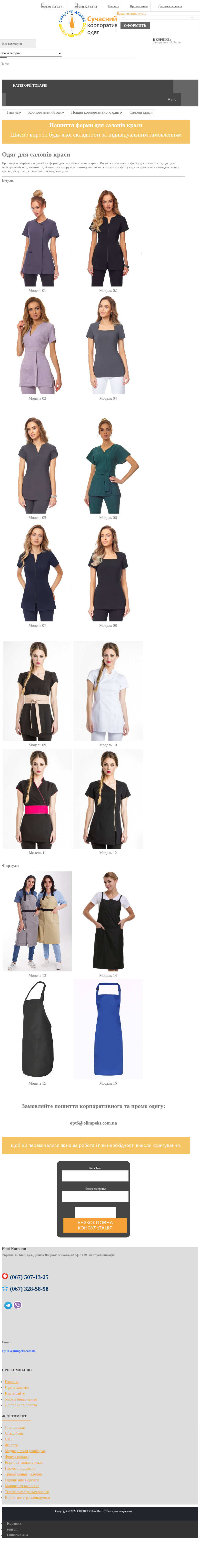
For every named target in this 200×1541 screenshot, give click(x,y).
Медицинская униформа (25, 1451)
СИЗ (8, 1439)
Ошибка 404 (17, 1535)
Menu (172, 100)
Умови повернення (21, 1399)
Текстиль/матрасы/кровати (27, 1492)
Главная (13, 112)
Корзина (14, 1523)
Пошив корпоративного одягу (96, 112)
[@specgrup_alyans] (8, 1307)
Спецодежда (15, 1427)
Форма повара (17, 1457)
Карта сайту (15, 1393)
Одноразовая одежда (22, 1480)
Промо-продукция (20, 1468)
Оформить (135, 25)
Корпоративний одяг (45, 112)
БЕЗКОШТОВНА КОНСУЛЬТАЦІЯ (95, 1225)
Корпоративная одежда (24, 1462)
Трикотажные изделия (23, 1474)
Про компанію (139, 6)
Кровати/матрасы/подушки (27, 1497)
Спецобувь (14, 1433)
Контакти (113, 6)
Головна (12, 1382)
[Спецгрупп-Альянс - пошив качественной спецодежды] (93, 24)
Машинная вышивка (22, 1486)
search (12, 1529)
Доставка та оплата (170, 6)
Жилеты (12, 1445)
